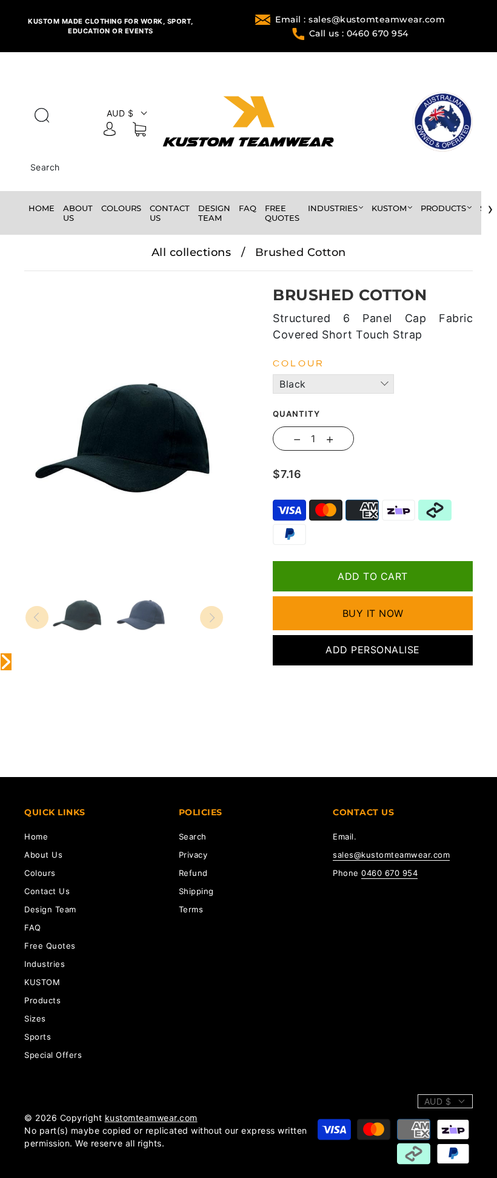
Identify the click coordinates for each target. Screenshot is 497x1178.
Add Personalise (372, 650)
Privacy (193, 855)
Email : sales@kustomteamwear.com (360, 19)
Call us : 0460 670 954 (359, 33)
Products (443, 208)
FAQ (247, 208)
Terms (191, 909)
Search (45, 167)
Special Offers (53, 1055)
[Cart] (139, 131)
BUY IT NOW (373, 613)
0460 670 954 (389, 873)
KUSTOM (389, 208)
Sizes (35, 1018)
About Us (78, 213)
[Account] (109, 131)
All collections (192, 252)
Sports (37, 1037)
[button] (45, 280)
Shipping (196, 891)
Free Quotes (282, 213)
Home (41, 208)
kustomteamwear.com (151, 1117)
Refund (193, 873)
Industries (333, 208)
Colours (121, 208)
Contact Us (170, 213)
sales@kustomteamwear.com (391, 855)
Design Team (214, 213)
